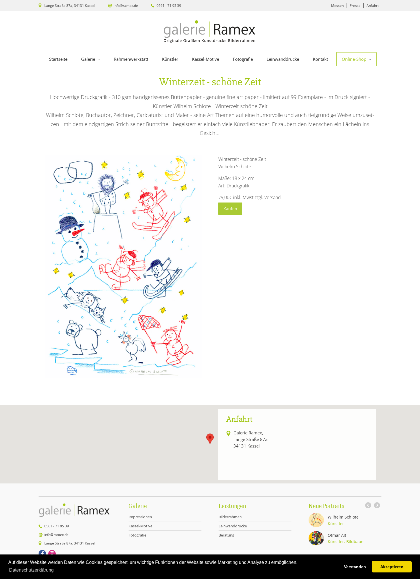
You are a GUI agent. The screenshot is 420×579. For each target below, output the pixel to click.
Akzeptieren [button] (391, 566)
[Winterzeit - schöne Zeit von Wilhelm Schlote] (123, 377)
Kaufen (230, 208)
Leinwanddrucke (283, 59)
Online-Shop (354, 59)
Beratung (226, 535)
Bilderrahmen (230, 516)
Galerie (88, 59)
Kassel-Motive (205, 59)
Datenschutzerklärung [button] (31, 570)
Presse (355, 5)
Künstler (170, 59)
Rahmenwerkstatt (131, 59)
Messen (337, 5)
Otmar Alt (337, 535)
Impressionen (140, 516)
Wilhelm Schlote (343, 517)
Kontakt (320, 59)
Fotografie (243, 59)
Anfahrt (373, 5)
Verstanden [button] (355, 566)
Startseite (58, 59)
